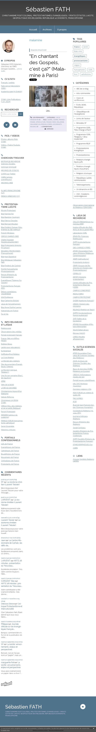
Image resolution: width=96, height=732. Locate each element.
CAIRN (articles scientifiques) (6, 178)
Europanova (6, 351)
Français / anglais (8, 82)
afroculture (41, 122)
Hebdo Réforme (7, 397)
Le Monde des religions (10, 361)
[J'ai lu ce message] (94, 728)
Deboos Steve (7, 603)
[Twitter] (7, 125)
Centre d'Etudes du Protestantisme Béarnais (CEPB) (82, 284)
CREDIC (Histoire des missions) (81, 305)
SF (2, 482)
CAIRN (75, 448)
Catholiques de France (10, 450)
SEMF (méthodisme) (81, 259)
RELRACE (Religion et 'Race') (84, 309)
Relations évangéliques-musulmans (82, 167)
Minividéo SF (81, 123)
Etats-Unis (78, 51)
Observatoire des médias (11, 331)
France (77, 47)
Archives (47, 29)
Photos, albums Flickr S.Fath (9, 140)
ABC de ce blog (82, 89)
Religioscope (6, 328)
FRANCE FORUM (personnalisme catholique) (12, 421)
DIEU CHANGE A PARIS (81, 247)
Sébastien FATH (48, 9)
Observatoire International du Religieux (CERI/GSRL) (83, 206)
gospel (50, 120)
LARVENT (5, 500)
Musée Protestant (8, 210)
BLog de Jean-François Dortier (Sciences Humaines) (83, 406)
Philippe (4, 624)
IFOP (75, 401)
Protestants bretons (81, 262)
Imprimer (49, 129)
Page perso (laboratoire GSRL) (10, 87)
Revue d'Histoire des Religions (81, 423)
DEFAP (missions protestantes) (79, 278)
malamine (60, 122)
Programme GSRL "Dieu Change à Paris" (82, 128)
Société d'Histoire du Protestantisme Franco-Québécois (83, 433)
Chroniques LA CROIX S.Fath (9, 401)
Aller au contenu (7, 2)
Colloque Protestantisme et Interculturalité (11, 606)
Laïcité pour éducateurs (10, 347)
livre (75, 74)
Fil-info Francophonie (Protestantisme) (9, 270)
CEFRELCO (77, 273)
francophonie (79, 69)
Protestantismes (83, 155)
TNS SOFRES (78, 398)
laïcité (85, 47)
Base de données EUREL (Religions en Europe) (83, 370)
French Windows (7, 233)
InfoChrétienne (7, 297)
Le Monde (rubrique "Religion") (9, 371)
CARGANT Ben (8, 581)
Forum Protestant (8, 411)
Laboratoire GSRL (80, 233)
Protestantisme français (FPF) (10, 287)
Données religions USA (82, 389)
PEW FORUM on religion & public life (83, 393)
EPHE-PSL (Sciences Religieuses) (81, 237)
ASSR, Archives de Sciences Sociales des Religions (82, 363)
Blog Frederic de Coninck (11, 265)
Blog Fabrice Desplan (9, 220)
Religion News (6, 344)
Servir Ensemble (7, 426)
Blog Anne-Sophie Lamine (11, 307)
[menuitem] (33, 29)
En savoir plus (5, 730)
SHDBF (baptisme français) (83, 300)
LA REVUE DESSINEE (9, 388)
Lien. (48, 110)
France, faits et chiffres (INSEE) (10, 339)
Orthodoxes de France (10, 460)
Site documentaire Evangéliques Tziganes (11, 365)
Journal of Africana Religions (80, 417)
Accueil (33, 29)
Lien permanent (38, 117)
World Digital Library (81, 330)
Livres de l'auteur (83, 118)
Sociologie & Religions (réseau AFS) (83, 412)
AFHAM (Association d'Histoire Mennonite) (83, 325)
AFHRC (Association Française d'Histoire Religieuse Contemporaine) (83, 253)
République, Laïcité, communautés (83, 179)
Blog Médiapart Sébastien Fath (11, 261)
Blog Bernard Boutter (9, 224)
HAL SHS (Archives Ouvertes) (80, 384)
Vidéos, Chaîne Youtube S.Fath (10, 146)
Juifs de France (7, 444)
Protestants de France (10, 464)
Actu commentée (83, 93)
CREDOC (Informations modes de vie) (82, 375)
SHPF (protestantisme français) (81, 243)
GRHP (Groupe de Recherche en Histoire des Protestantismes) (82, 267)
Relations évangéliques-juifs (82, 160)
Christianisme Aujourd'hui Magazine (11, 392)
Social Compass (79, 427)
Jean (3, 540)
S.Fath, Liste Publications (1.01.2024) (11, 100)
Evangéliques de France (10, 447)
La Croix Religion (7, 357)
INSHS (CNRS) (78, 294)
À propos (61, 29)
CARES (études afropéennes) (79, 337)
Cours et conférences (79, 99)
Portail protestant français (11, 335)
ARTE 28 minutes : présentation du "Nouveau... (11, 563)
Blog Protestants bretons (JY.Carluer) (11, 246)
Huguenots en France (9, 310)
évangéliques (79, 56)
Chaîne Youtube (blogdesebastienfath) (10, 240)
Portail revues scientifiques (84, 380)
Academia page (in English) (11, 91)
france (49, 122)
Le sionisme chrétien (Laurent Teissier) (12, 483)
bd (37, 126)
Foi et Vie (4, 314)
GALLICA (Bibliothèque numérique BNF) (83, 223)
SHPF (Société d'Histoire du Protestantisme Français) (84, 440)
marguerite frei (7, 662)
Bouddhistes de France (10, 454)
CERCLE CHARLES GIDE (10, 236)
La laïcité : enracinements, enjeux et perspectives (11, 647)
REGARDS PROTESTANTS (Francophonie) (10, 252)
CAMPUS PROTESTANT (81, 297)
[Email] (15, 125)
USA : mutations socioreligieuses (81, 195)
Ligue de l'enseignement (10, 304)
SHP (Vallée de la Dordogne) (79, 319)
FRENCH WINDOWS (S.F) (10, 196)
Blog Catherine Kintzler (10, 300)
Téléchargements (83, 185)
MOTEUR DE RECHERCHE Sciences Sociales (10, 162)
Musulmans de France (10, 457)
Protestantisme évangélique (81, 149)
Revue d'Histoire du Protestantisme (9, 275)
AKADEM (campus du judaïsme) (9, 416)
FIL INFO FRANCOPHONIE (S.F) (10, 191)
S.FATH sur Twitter (8, 174)
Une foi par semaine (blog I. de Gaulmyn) (12, 376)
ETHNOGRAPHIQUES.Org (82, 444)
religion (77, 65)
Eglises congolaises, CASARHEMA (9, 292)
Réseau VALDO (79, 333)
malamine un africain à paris (41, 124)
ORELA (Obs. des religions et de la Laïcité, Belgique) (11, 407)
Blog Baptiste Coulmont (10, 217)
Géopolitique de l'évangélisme (81, 112)
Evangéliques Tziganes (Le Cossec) (11, 281)
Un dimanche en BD (84, 189)
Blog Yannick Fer (7, 214)
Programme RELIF (83, 143)
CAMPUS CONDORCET (81, 290)
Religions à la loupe (84, 173)
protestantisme (81, 60)
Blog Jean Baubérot (8, 256)
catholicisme (86, 74)
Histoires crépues (8, 429)
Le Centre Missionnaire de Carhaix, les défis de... (11, 543)
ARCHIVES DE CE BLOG (10, 170)
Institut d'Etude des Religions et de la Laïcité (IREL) (83, 228)
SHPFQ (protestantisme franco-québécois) (82, 314)
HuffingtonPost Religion (10, 354)
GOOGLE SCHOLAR (8, 167)
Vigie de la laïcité (7, 384)
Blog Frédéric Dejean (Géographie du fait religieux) (11, 228)
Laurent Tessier (8, 520)
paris (54, 122)
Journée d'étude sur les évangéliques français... (11, 626)
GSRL (91, 69)
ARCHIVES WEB (7, 183)
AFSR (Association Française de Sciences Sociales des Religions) (83, 355)
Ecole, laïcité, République (80, 105)
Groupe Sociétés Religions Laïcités (83, 460)
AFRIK (3, 381)
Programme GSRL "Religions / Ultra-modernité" (82, 136)
